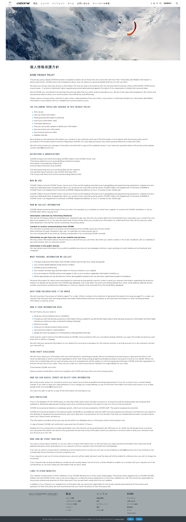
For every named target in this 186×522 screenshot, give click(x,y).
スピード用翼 (70, 498)
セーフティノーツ (102, 504)
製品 (35, 3)
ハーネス (68, 510)
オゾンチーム (131, 498)
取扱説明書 (100, 498)
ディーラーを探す (132, 504)
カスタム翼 (100, 510)
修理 (98, 507)
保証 (98, 501)
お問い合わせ (83, 3)
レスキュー (69, 507)
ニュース (45, 3)
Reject (130, 519)
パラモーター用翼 (71, 504)
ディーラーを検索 (101, 3)
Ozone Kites (131, 513)
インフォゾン (58, 3)
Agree (139, 519)
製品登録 (130, 507)
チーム (71, 3)
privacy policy (119, 519)
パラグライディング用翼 (73, 501)
